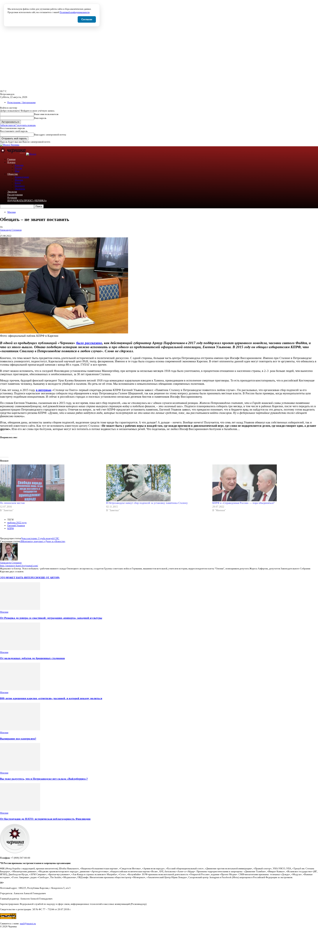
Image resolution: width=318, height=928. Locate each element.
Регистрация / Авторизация (21, 102)
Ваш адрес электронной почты (50, 134)
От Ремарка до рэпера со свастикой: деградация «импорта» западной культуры (51, 617)
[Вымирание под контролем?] (20, 729)
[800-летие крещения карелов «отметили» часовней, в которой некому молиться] (20, 689)
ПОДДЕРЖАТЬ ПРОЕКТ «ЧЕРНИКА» (27, 200)
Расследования (15, 194)
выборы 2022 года (16, 522)
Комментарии (22, 177)
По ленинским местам (12, 503)
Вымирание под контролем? (18, 738)
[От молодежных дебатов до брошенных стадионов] (20, 649)
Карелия (19, 165)
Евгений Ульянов (16, 525)
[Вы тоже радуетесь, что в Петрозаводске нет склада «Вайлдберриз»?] (20, 769)
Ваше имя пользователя (46, 114)
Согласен (86, 19)
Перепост (20, 185)
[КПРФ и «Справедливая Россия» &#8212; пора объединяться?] (263, 482)
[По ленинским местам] (51, 482)
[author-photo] (9, 559)
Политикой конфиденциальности (74, 12)
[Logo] (13, 154)
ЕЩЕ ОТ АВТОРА (49, 577)
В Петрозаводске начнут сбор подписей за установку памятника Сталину (147, 503)
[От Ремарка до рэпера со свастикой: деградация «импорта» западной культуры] (20, 609)
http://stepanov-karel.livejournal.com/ (19, 565)
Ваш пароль (40, 118)
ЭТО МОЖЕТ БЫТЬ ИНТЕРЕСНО (19, 577)
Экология (12, 191)
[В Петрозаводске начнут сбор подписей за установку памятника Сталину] (157, 482)
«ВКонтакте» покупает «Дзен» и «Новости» (42, 541)
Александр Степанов (11, 230)
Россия (18, 168)
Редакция (12, 197)
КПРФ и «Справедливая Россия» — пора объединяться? (243, 503)
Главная (11, 159)
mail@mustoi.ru (28, 923)
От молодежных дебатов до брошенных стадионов (32, 658)
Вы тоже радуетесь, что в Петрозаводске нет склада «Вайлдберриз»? (44, 778)
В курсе (11, 162)
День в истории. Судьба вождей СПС (40, 538)
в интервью (43, 390)
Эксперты (20, 188)
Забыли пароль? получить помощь (18, 125)
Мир (17, 171)
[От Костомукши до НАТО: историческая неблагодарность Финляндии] (20, 810)
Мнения (19, 179)
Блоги (18, 182)
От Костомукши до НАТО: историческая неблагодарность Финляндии (45, 818)
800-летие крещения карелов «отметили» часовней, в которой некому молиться (51, 698)
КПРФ (10, 528)
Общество (12, 174)
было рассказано (89, 343)
